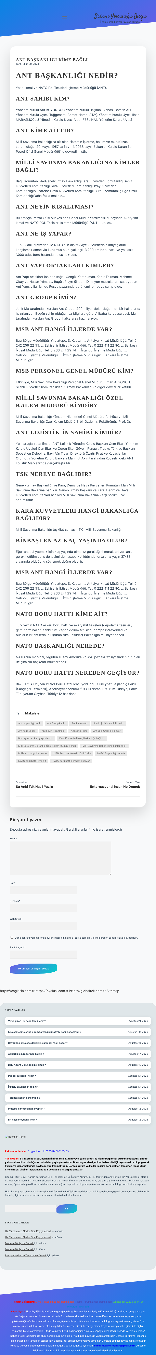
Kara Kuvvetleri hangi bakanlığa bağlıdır (81, 738)
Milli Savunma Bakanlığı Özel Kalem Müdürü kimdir (47, 745)
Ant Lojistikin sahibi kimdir (108, 723)
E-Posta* (15, 900)
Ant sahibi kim (79, 730)
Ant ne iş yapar (26, 730)
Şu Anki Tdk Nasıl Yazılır (34, 786)
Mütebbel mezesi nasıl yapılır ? (26, 1108)
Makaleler (33, 713)
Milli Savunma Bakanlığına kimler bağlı (104, 745)
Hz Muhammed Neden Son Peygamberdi (28, 1231)
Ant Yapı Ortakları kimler (106, 730)
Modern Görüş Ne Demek (19, 1243)
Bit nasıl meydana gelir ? (22, 1119)
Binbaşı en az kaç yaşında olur (35, 738)
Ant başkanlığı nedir (29, 723)
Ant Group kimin (56, 723)
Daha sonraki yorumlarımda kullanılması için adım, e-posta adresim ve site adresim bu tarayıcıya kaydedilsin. (76, 937)
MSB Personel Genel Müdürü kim (72, 753)
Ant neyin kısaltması (53, 730)
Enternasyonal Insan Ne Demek (115, 786)
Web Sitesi (16, 918)
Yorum (13, 838)
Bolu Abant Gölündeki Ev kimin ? (27, 1064)
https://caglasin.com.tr (17, 991)
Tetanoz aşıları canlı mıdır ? (24, 1097)
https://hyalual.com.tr (52, 991)
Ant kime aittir (79, 723)
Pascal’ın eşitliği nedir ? (22, 1075)
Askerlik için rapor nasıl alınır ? (26, 1053)
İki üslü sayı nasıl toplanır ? (24, 1086)
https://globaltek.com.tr (87, 991)
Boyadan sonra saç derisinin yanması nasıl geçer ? (38, 1042)
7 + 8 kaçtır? (18, 947)
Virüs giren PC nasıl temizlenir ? (27, 1020)
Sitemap (113, 991)
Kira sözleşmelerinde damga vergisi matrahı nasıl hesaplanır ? (44, 1031)
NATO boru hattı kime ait (32, 760)
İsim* (12, 883)
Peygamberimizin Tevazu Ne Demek (26, 1255)
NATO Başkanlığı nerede (111, 753)
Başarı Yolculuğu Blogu (120, 16)
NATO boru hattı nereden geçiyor (71, 760)
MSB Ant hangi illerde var (32, 753)
